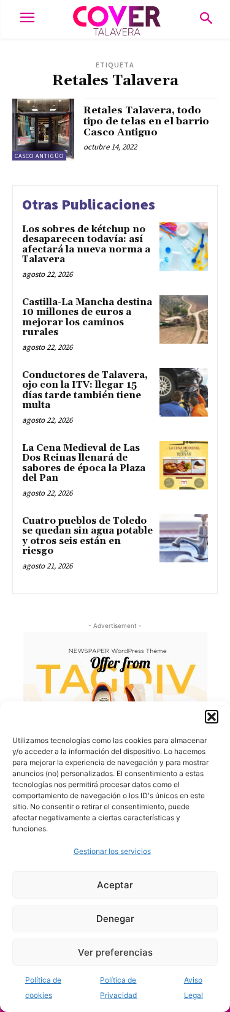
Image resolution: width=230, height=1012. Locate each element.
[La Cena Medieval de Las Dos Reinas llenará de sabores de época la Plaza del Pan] (183, 465)
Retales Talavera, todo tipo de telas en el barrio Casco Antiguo (146, 121)
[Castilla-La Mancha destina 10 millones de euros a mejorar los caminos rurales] (183, 319)
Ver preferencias (115, 952)
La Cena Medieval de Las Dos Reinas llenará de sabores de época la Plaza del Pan (83, 463)
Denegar (115, 918)
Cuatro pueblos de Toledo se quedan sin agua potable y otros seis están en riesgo (87, 536)
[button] (211, 717)
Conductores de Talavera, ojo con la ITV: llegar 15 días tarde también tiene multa (85, 390)
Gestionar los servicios (112, 851)
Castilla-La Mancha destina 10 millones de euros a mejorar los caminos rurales (87, 317)
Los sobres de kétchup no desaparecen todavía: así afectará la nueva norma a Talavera (86, 245)
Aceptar (115, 885)
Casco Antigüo (39, 156)
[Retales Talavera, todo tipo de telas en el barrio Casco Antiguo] (43, 129)
